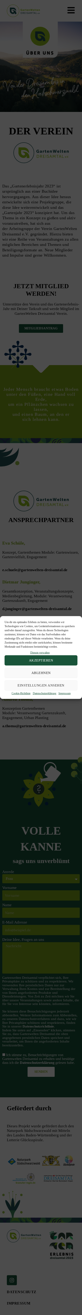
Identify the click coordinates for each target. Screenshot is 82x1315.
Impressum (65, 693)
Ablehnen (41, 673)
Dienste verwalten (40, 652)
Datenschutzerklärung (44, 693)
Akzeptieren (41, 660)
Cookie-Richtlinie (21, 693)
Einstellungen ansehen (41, 685)
